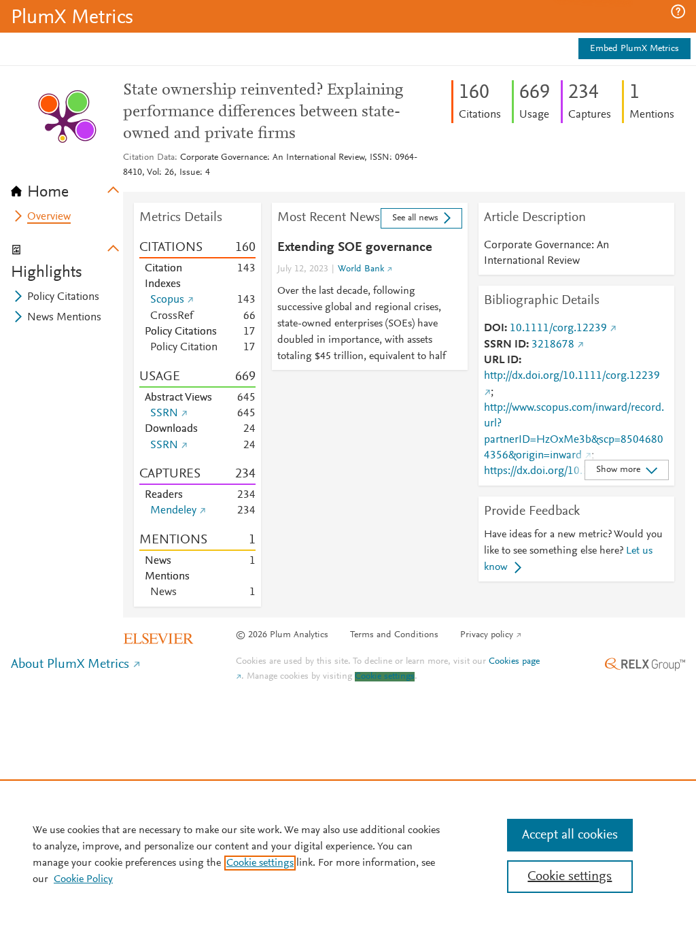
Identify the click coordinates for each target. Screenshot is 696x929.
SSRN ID (505, 344)
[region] (348, 854)
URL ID (501, 360)
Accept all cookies (570, 835)
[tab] (67, 187)
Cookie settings (385, 676)
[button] (678, 11)
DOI (494, 328)
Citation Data (149, 158)
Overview (49, 217)
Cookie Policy (83, 879)
